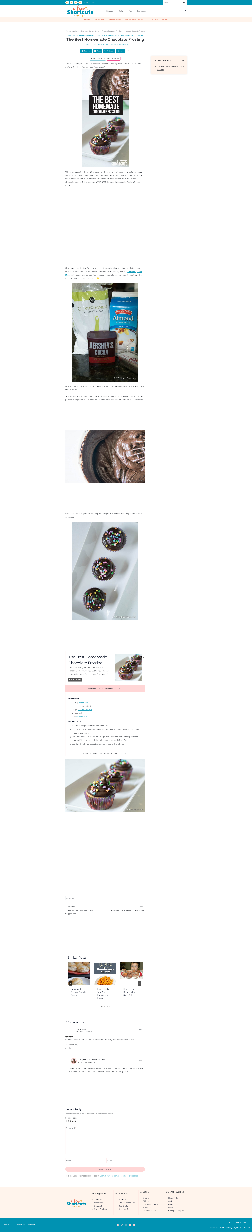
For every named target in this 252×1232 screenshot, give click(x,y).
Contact (93, 2)
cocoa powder (85, 703)
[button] (141, 71)
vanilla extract (82, 716)
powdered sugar (85, 710)
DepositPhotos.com (241, 1227)
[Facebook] (67, 2)
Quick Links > (86, 19)
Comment (71, 1128)
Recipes (109, 11)
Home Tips (123, 1200)
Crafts (120, 11)
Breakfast (98, 1206)
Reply (141, 1029)
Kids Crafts (123, 1206)
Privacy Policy (19, 1225)
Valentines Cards (150, 1204)
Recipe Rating (71, 1118)
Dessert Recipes (94, 31)
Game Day (147, 1208)
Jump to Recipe (98, 58)
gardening (166, 19)
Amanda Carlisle (90, 44)
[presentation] (79, 973)
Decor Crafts (124, 1209)
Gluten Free (99, 19)
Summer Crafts (152, 19)
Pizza (170, 1208)
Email (110, 1160)
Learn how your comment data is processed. (119, 1176)
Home (77, 31)
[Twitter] (71, 2)
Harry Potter (173, 1198)
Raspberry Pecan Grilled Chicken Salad (128, 908)
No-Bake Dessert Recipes (134, 19)
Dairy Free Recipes (114, 19)
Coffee (171, 1201)
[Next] (139, 983)
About (86, 2)
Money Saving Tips (127, 1203)
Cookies (171, 1204)
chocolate (70, 898)
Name (69, 1160)
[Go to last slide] (70, 983)
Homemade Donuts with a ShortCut (129, 992)
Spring (146, 1198)
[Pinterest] (80, 2)
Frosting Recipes (108, 31)
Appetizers (98, 1203)
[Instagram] (76, 2)
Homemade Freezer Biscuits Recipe (78, 992)
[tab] (101, 1006)
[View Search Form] (185, 11)
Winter (146, 1201)
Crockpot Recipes (176, 1211)
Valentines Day (149, 1211)
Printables (141, 11)
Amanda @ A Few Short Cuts (91, 1060)
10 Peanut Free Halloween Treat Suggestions (79, 910)
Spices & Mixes (100, 1209)
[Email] (134, 1225)
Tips (130, 11)
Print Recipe (114, 58)
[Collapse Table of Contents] (183, 60)
